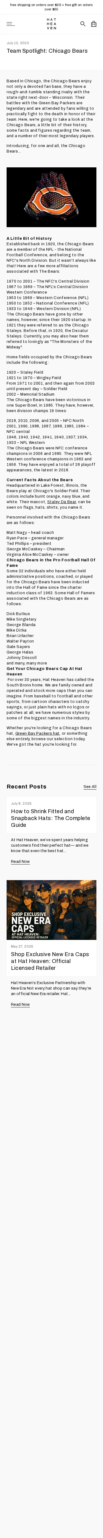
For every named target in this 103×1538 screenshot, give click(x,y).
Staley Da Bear (61, 502)
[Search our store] (83, 23)
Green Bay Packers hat (37, 733)
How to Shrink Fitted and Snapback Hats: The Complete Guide (50, 818)
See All (89, 787)
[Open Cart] (93, 24)
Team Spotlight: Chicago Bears (47, 51)
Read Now (20, 862)
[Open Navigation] (11, 24)
